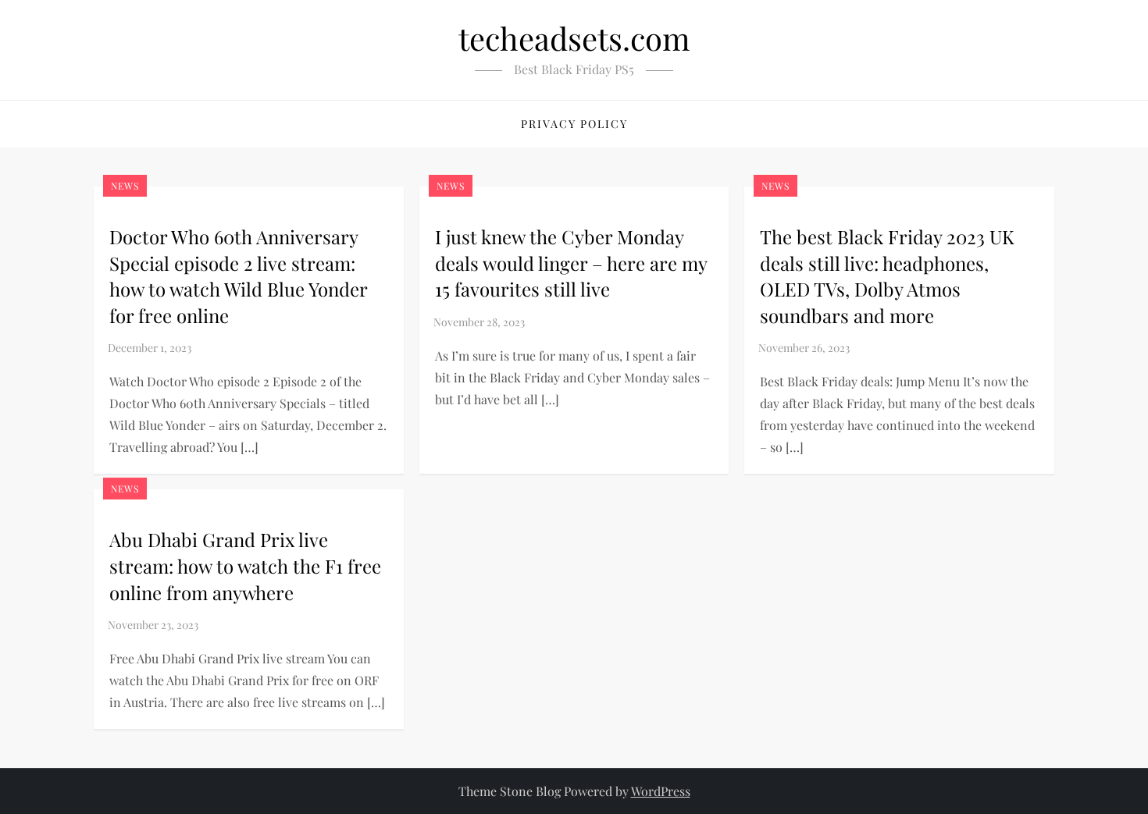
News (125, 186)
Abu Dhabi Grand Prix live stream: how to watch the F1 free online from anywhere (245, 565)
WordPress (660, 791)
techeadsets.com (574, 38)
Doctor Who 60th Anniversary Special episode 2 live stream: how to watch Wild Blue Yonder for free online (238, 276)
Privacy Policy (574, 123)
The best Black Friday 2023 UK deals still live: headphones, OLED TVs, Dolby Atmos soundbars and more (887, 276)
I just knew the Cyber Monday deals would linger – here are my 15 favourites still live (571, 262)
